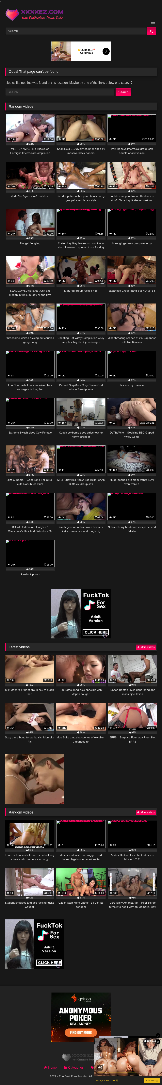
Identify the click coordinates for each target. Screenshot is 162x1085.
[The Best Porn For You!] (81, 14)
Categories (75, 1067)
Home (52, 1067)
